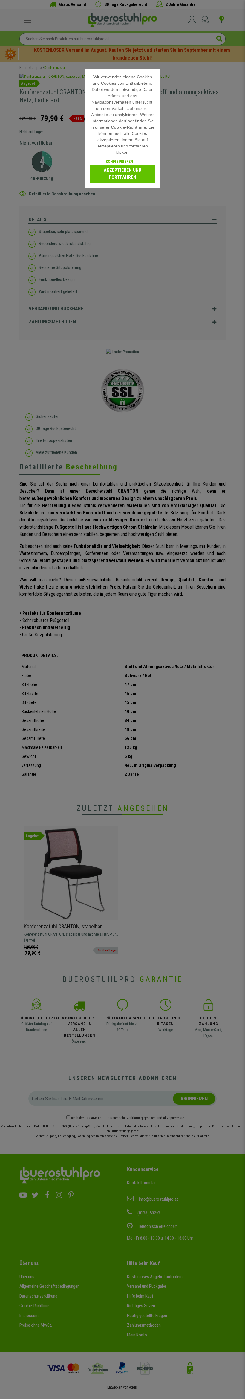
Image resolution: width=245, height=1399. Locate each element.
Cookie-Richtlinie (128, 127)
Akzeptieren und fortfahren (122, 173)
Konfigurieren (119, 161)
